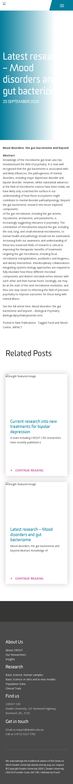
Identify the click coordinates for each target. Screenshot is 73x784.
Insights (10, 659)
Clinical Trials (13, 688)
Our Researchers (16, 654)
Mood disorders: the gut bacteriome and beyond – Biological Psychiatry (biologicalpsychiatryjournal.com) (32, 310)
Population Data (15, 684)
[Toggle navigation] (62, 5)
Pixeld (57, 772)
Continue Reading (29, 470)
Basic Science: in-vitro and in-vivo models (30, 679)
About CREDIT (14, 650)
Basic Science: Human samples (24, 675)
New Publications (25, 322)
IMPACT (17, 327)
